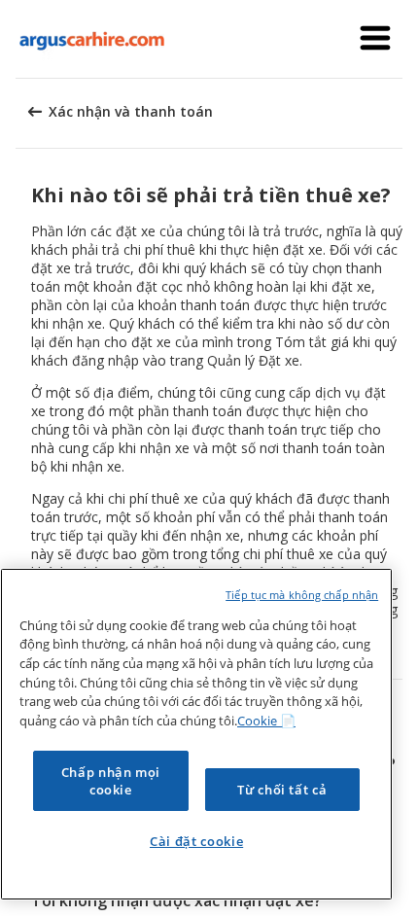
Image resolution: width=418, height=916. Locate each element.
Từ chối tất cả (282, 789)
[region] (196, 734)
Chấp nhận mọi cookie (111, 780)
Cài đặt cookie (196, 841)
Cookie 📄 (266, 720)
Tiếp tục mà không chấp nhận (302, 594)
